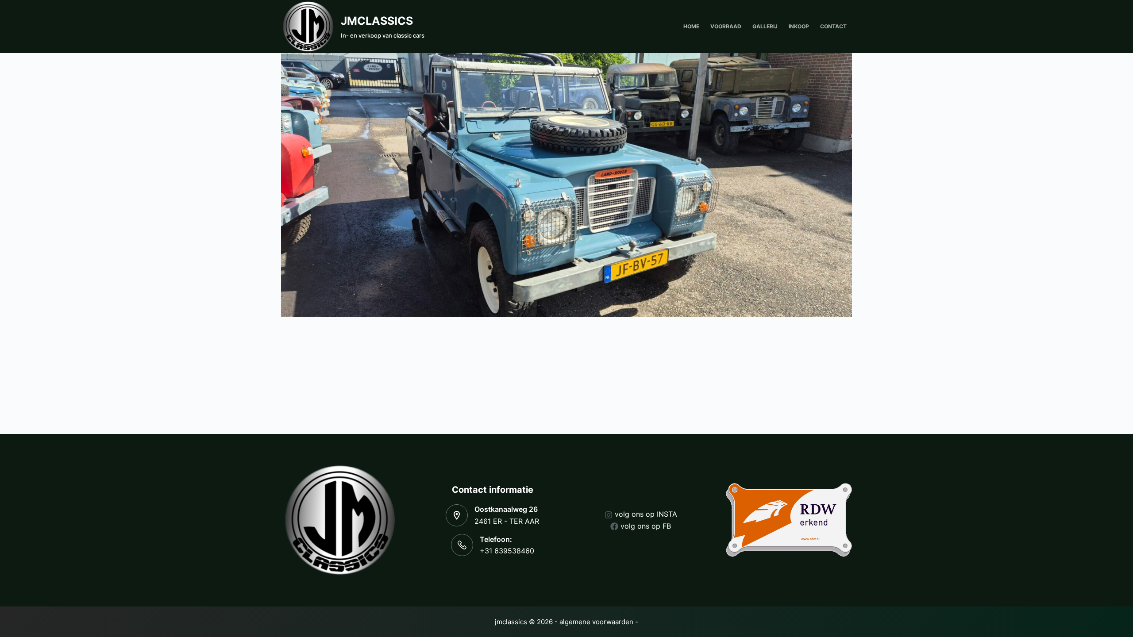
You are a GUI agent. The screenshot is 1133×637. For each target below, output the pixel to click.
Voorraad (725, 26)
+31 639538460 (507, 550)
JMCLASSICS (377, 20)
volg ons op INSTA (646, 514)
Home (691, 26)
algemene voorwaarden (596, 622)
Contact (833, 26)
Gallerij (765, 26)
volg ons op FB (645, 526)
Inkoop (799, 26)
